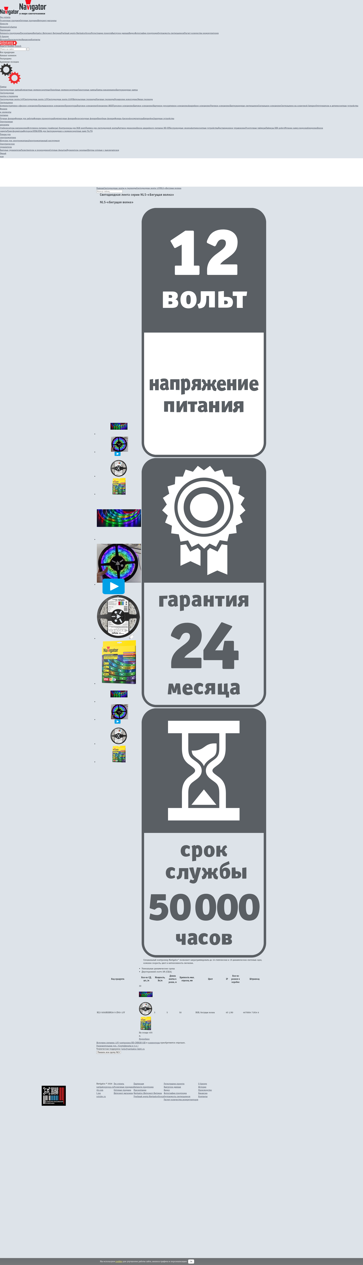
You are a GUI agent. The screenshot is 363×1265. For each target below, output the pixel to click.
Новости (4, 23)
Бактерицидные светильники (244, 105)
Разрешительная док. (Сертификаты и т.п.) (117, 1045)
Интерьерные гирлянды (84, 99)
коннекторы (154, 1042)
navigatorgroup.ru (105, 1087)
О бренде (4, 36)
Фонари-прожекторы (44, 118)
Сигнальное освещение (269, 105)
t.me (98, 1093)
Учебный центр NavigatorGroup (76, 33)
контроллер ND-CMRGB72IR (132, 1042)
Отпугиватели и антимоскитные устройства (337, 105)
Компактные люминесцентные (35, 89)
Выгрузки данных (120, 33)
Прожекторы (71, 105)
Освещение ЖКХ (105, 105)
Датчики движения (127, 128)
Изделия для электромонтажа (14, 140)
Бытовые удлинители (10, 150)
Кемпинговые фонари (64, 118)
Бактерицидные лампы (127, 89)
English (10, 46)
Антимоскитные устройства (204, 128)
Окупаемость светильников (171, 33)
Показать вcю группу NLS (109, 1052)
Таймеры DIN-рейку (275, 128)
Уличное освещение (220, 105)
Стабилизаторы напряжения (13, 128)
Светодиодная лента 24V (12, 99)
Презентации (26, 33)
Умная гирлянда (145, 99)
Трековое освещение (123, 105)
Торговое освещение (87, 105)
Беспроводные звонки (180, 128)
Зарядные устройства (163, 118)
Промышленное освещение (51, 105)
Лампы (3, 86)
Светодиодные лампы (10, 89)
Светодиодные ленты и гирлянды (120, 188)
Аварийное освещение (199, 105)
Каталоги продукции (10, 33)
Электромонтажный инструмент (44, 140)
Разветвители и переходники (35, 150)
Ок (191, 1261)
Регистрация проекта (101, 33)
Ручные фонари (7, 118)
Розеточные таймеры (255, 128)
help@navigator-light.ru (133, 1049)
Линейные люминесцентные (64, 89)
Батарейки (148, 118)
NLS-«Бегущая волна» (170, 188)
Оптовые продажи (28, 20)
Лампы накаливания (106, 89)
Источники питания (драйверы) (43, 128)
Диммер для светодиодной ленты (101, 128)
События (13, 27)
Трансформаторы (15, 131)
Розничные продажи (10, 20)
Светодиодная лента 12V (36, 99)
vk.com (99, 1090)
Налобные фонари (105, 118)
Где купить (5, 17)
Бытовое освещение (143, 105)
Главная (100, 188)
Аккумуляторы (136, 118)
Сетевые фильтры (58, 150)
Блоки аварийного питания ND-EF (152, 128)
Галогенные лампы (87, 89)
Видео (132, 33)
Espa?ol (3, 46)
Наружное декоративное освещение (170, 105)
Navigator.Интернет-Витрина (47, 33)
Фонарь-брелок (121, 118)
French (18, 46)
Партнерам (5, 30)
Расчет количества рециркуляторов (201, 33)
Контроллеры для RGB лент (72, 128)
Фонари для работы (24, 118)
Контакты (35, 39)
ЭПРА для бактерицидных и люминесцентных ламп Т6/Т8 (65, 131)
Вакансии (26, 39)
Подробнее (144, 1039)
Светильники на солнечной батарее (298, 105)
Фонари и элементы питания (5, 112)
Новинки (4, 27)
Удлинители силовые (77, 150)
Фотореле (27, 131)
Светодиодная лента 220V (60, 99)
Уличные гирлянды (105, 99)
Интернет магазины (46, 20)
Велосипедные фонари (86, 118)
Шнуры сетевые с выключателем (103, 150)
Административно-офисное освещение (19, 105)
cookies (118, 1261)
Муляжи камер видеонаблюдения (301, 128)
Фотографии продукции (146, 33)
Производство (15, 39)
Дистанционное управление (231, 128)
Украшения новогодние (125, 99)
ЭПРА (34, 131)
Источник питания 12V (107, 1042)
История (4, 39)
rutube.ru (101, 1096)
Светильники (6, 102)
